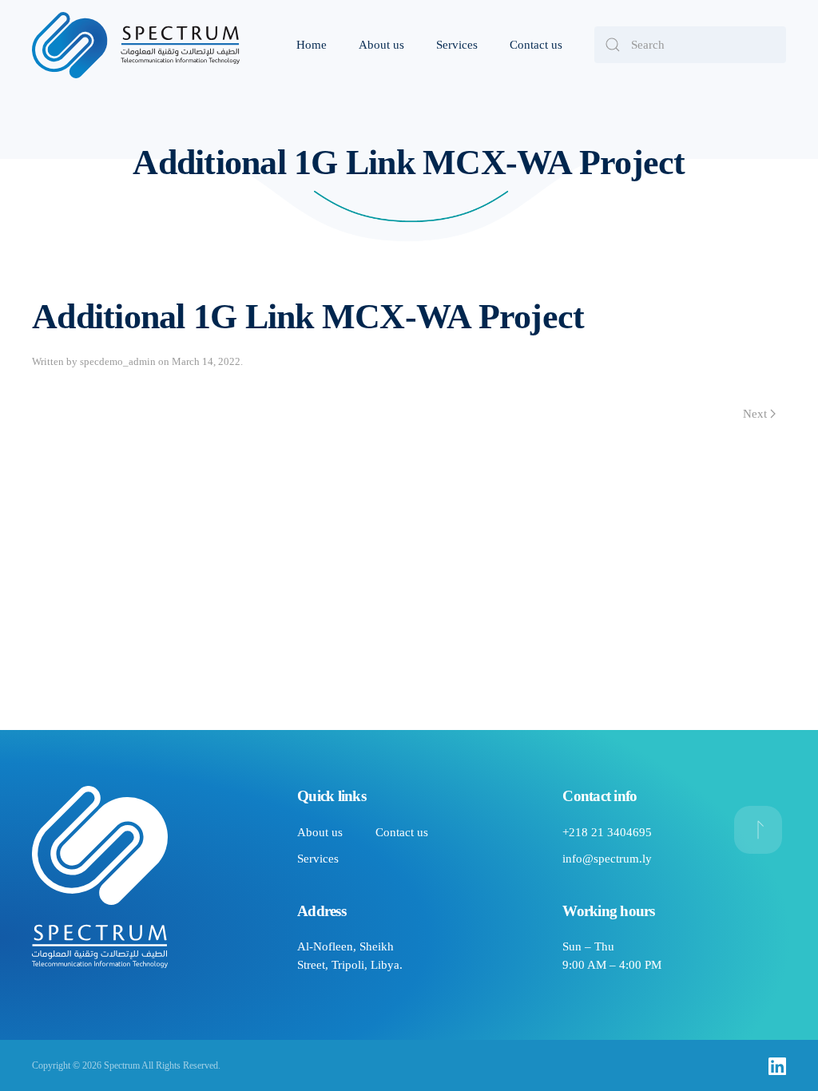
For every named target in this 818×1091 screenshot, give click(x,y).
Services (457, 44)
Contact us (536, 44)
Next (755, 413)
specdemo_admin (118, 361)
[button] (758, 830)
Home (311, 44)
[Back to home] (136, 45)
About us (381, 44)
